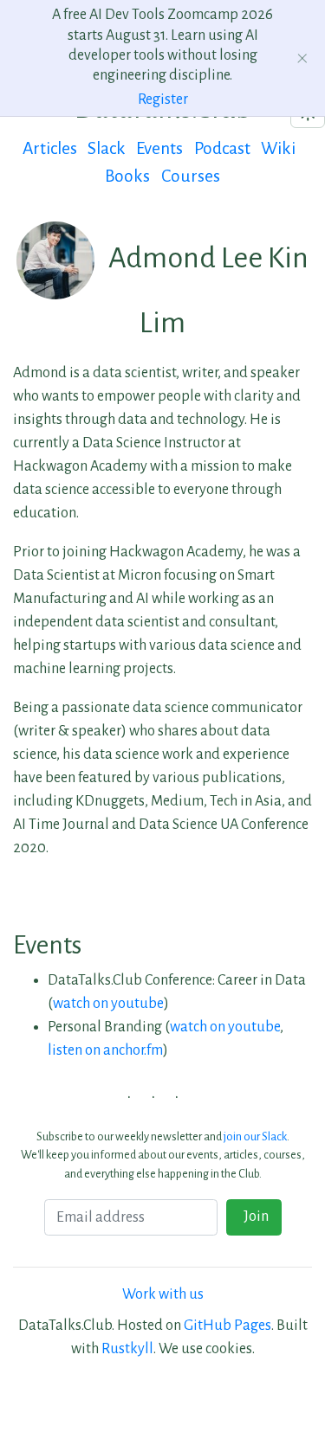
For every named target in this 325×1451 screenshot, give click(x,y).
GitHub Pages (227, 1325)
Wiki (278, 148)
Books (127, 176)
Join (253, 1216)
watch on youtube (108, 1003)
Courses (190, 176)
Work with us (163, 1294)
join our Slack (255, 1136)
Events (159, 148)
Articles (50, 148)
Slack (107, 148)
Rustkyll (127, 1349)
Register (163, 99)
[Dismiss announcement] (303, 58)
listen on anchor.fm (105, 1050)
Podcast (222, 148)
